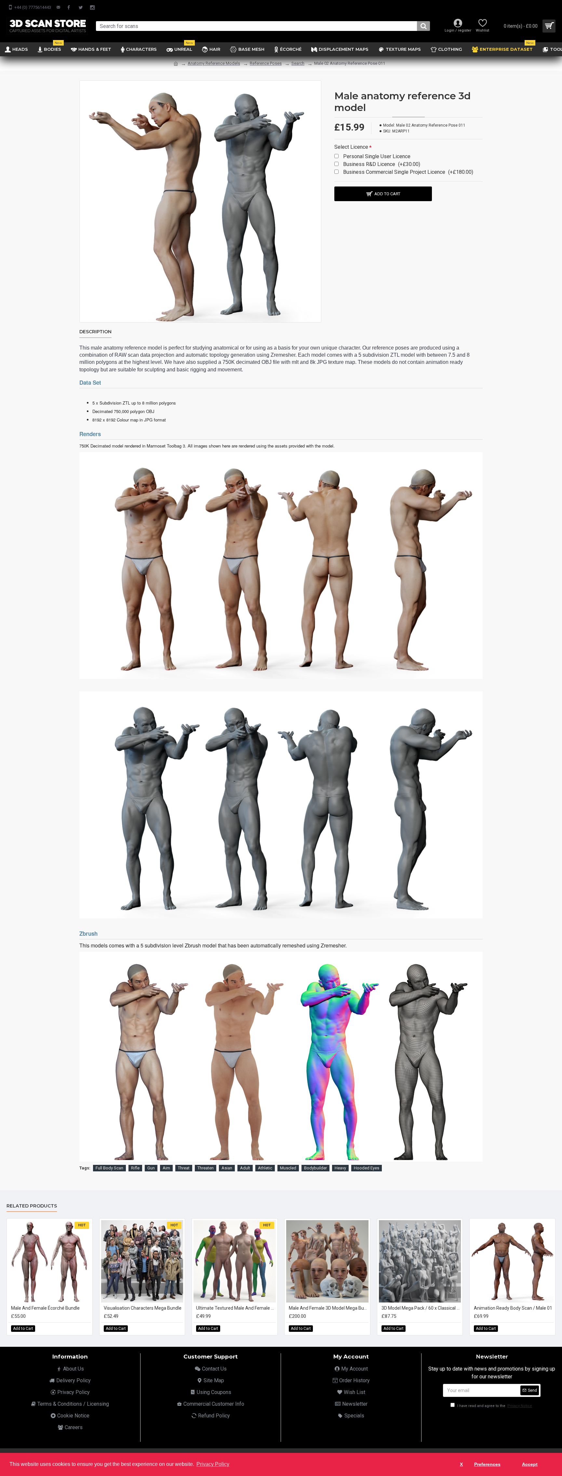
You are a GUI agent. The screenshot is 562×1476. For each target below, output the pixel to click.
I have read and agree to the (494, 1406)
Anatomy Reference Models (214, 63)
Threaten (205, 1168)
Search (297, 63)
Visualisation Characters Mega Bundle (142, 1308)
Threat (184, 1168)
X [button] (461, 1464)
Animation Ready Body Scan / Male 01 (513, 1308)
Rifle (135, 1168)
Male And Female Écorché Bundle (45, 1308)
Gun (151, 1168)
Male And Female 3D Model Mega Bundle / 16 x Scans (328, 1308)
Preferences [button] (487, 1464)
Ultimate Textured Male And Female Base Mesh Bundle (236, 1308)
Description (95, 332)
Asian (226, 1168)
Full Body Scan (109, 1168)
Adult (245, 1168)
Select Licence (351, 147)
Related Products (32, 1206)
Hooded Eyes (366, 1168)
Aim (166, 1168)
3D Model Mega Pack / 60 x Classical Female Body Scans (421, 1308)
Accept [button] (530, 1464)
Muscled (288, 1168)
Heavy (340, 1168)
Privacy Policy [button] (212, 1464)
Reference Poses (266, 63)
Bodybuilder (315, 1168)
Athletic (265, 1168)
